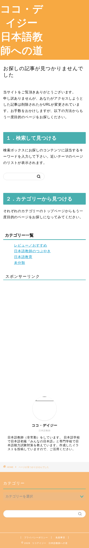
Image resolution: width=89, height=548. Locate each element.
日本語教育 (23, 257)
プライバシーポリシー (36, 537)
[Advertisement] (66, 24)
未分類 (19, 263)
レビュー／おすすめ (30, 245)
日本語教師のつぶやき (32, 251)
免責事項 (60, 537)
